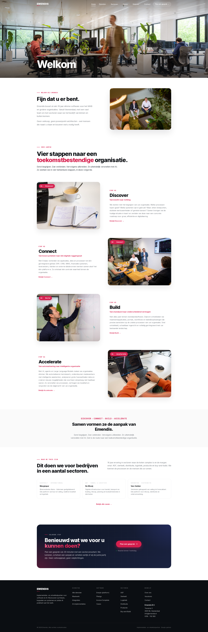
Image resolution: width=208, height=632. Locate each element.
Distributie (124, 604)
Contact (147, 4)
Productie (124, 608)
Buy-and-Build (126, 611)
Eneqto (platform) (102, 593)
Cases (125, 4)
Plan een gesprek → (162, 4)
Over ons (148, 593)
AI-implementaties (79, 604)
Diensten (102, 4)
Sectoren (114, 4)
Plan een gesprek (127, 544)
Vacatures (148, 596)
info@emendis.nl (151, 613)
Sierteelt (124, 596)
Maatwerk (75, 596)
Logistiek (124, 600)
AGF (122, 593)
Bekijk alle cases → (104, 504)
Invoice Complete (102, 600)
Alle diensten (77, 593)
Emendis (136, 4)
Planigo (99, 596)
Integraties (76, 600)
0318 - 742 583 (150, 616)
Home (93, 4)
